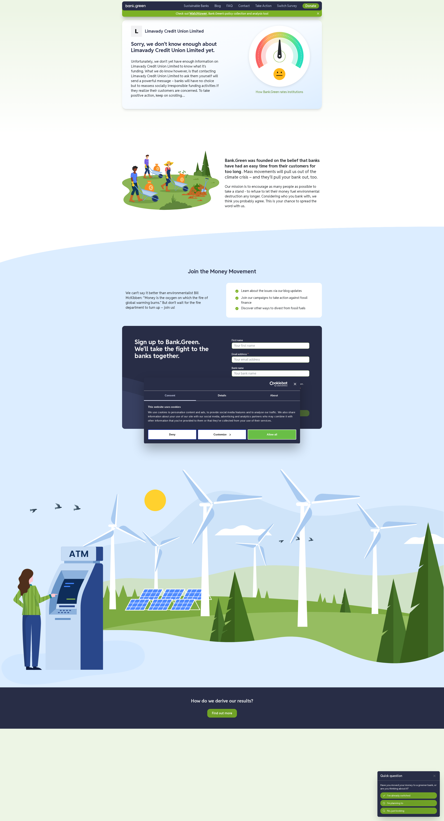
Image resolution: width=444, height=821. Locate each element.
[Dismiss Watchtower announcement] (318, 13)
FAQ (229, 6)
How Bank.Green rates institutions (279, 92)
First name (237, 340)
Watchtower (198, 13)
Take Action (263, 6)
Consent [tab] (170, 395)
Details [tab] (222, 395)
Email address (240, 354)
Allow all (272, 434)
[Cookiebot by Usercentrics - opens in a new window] (272, 384)
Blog (217, 6)
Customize (220, 434)
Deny (172, 434)
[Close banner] (295, 384)
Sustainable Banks (196, 6)
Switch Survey (287, 6)
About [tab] (274, 395)
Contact (244, 6)
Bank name (238, 368)
